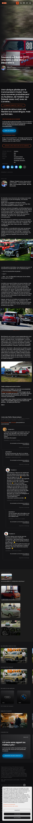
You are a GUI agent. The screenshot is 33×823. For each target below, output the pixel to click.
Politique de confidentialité (9, 804)
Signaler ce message (24, 447)
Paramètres (17, 810)
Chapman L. (11, 429)
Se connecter (5, 422)
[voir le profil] (5, 429)
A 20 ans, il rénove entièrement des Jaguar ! (12, 727)
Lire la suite (13, 186)
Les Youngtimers (18, 158)
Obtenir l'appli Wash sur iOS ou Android (17, 145)
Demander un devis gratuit (13, 755)
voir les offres (9, 130)
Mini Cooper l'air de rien (8, 599)
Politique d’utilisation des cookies (10, 806)
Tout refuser (17, 814)
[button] (1, 249)
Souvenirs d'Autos (18, 156)
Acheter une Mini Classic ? (9, 617)
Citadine (16, 151)
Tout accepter (17, 817)
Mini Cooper (5, 634)
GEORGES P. (8, 452)
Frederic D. (14, 470)
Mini (15, 153)
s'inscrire (13, 422)
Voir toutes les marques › (7, 706)
